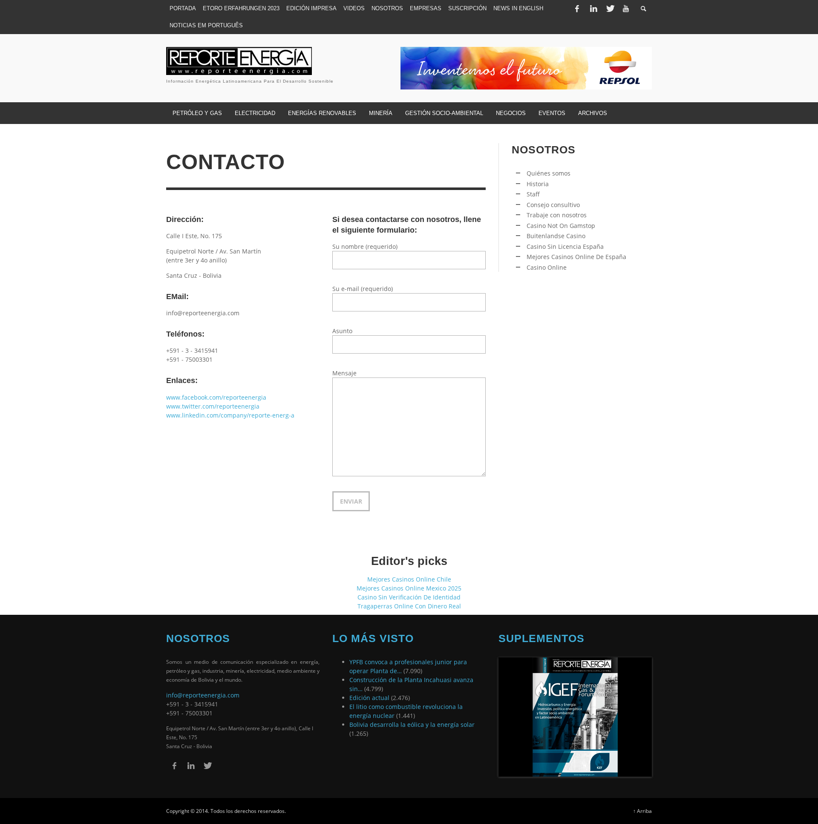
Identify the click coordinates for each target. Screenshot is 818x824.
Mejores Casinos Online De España (576, 257)
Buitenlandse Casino (556, 236)
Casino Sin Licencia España (565, 246)
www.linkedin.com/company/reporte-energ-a (230, 415)
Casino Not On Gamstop (561, 226)
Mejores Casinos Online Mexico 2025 (409, 588)
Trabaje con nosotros (557, 215)
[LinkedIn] (593, 8)
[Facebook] (577, 8)
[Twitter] (610, 8)
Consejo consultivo (553, 205)
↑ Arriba (642, 810)
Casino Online (547, 267)
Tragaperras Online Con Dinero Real (409, 606)
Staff (533, 194)
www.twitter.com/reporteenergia (212, 406)
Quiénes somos (548, 173)
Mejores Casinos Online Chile (409, 579)
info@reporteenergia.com (202, 695)
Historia (538, 184)
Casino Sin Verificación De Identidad (409, 597)
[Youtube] (626, 8)
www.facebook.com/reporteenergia (216, 397)
